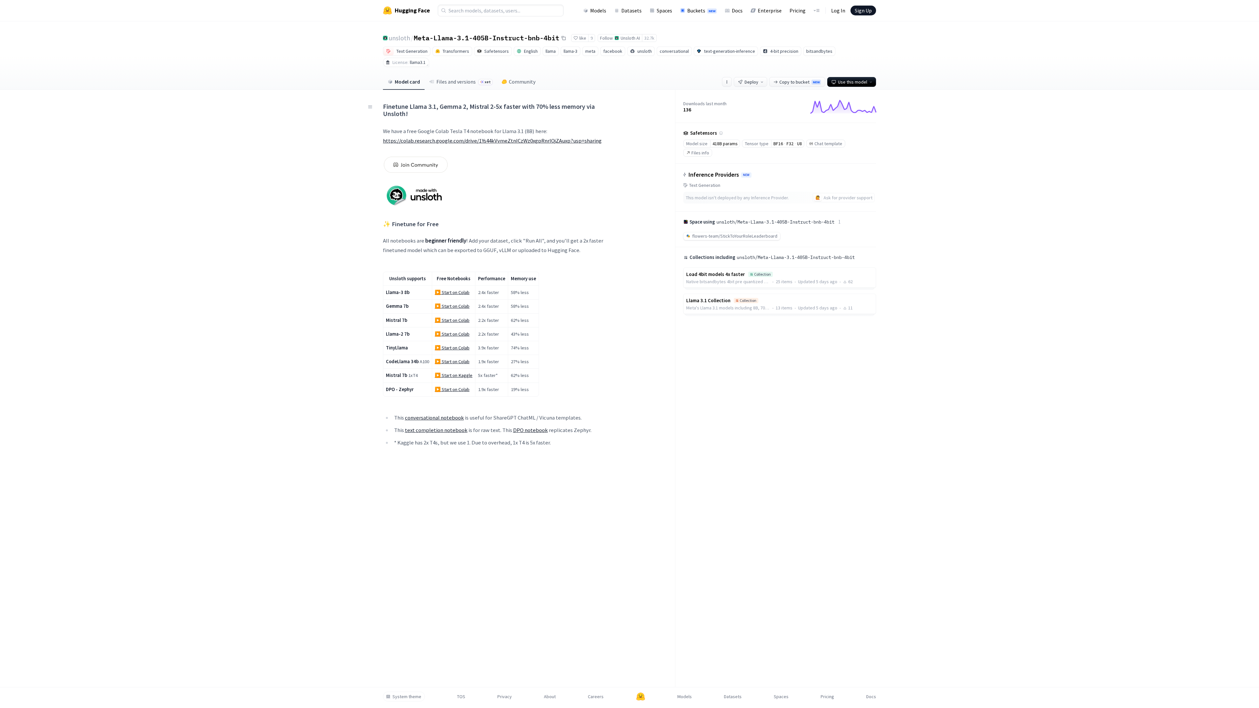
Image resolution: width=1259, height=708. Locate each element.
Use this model (852, 82)
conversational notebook (434, 417)
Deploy (751, 82)
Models (598, 10)
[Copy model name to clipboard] (563, 38)
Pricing (797, 10)
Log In (838, 10)
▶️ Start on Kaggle (453, 375)
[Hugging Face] (640, 696)
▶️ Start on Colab (452, 292)
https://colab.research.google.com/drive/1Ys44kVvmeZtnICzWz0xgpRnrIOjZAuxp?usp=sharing (492, 140)
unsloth (399, 38)
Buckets (701, 10)
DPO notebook (530, 430)
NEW (746, 175)
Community (522, 81)
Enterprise (770, 10)
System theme (406, 696)
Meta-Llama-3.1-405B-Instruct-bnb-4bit (486, 37)
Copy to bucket (799, 82)
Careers (596, 696)
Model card (407, 81)
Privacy (504, 696)
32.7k (649, 38)
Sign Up (863, 10)
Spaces (664, 10)
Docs (737, 10)
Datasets (631, 10)
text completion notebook (436, 430)
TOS (461, 696)
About (550, 696)
